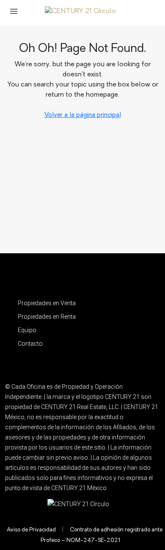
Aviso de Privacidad (31, 530)
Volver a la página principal (82, 115)
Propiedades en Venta (47, 303)
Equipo (27, 330)
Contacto (30, 343)
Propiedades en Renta (47, 316)
